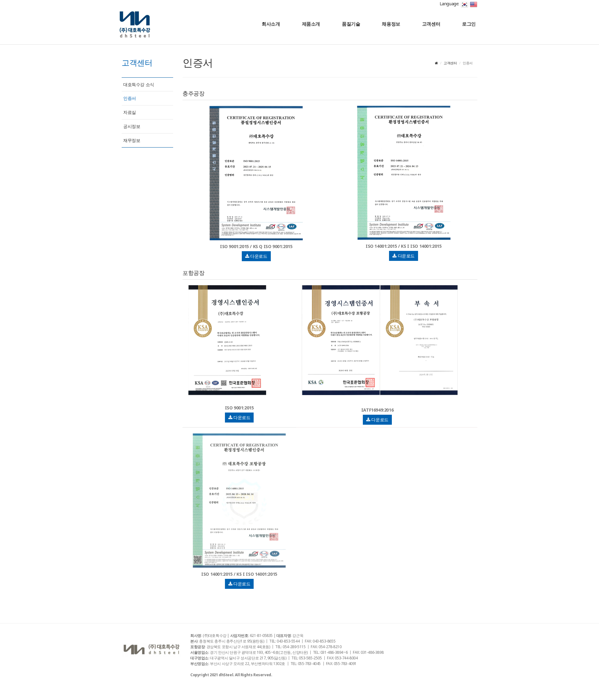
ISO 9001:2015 (239, 408)
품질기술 (351, 24)
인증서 (129, 98)
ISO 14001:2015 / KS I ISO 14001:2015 (404, 246)
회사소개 (271, 24)
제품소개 (311, 24)
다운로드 (258, 256)
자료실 (129, 112)
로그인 (469, 24)
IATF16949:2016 (377, 410)
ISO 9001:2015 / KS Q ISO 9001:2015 (256, 246)
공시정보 (131, 126)
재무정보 (131, 140)
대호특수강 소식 (138, 84)
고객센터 (431, 24)
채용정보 (391, 24)
